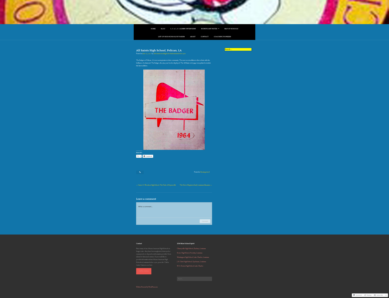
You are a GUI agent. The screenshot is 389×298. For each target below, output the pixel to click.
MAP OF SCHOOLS (231, 29)
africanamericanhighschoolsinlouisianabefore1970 (170, 54)
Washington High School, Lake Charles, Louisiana (193, 257)
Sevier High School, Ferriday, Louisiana (189, 253)
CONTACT (205, 37)
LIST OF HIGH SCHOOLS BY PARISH (171, 37)
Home (153, 29)
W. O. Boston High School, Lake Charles (190, 266)
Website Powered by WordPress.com (147, 287)
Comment (205, 221)
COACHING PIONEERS (222, 37)
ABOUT (193, 37)
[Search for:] (238, 49)
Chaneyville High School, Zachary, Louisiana (191, 249)
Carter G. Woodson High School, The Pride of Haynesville (157, 185)
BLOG (163, 29)
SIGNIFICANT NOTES (209, 29)
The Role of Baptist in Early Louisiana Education (195, 185)
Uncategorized (205, 172)
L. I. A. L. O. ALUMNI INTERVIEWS (183, 29)
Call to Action (144, 271)
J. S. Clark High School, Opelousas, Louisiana (191, 262)
